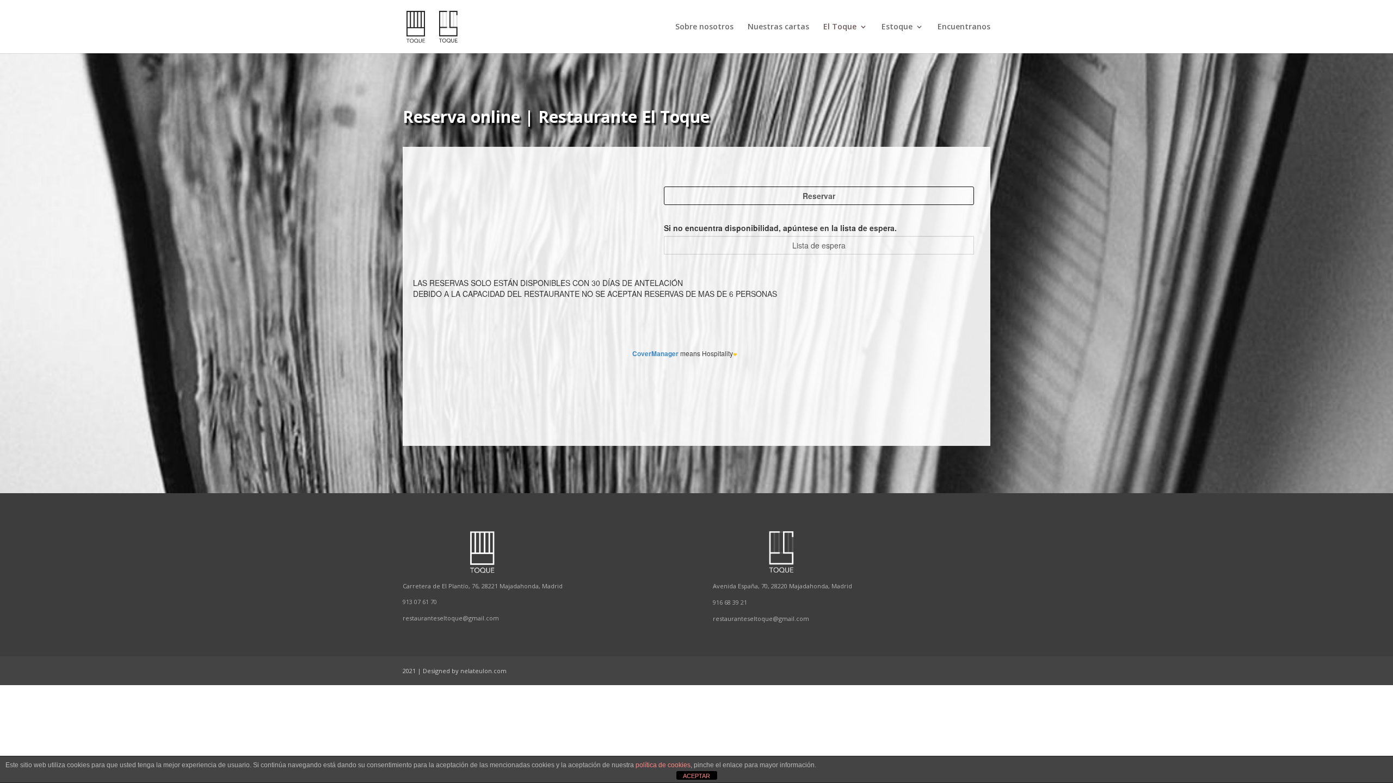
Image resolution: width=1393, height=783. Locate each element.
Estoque (897, 27)
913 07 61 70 (420, 602)
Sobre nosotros (704, 27)
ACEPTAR (696, 776)
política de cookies (663, 765)
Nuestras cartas (778, 27)
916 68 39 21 (730, 602)
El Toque (839, 27)
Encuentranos (964, 27)
